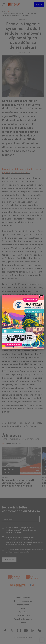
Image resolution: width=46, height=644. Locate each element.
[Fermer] (41, 297)
